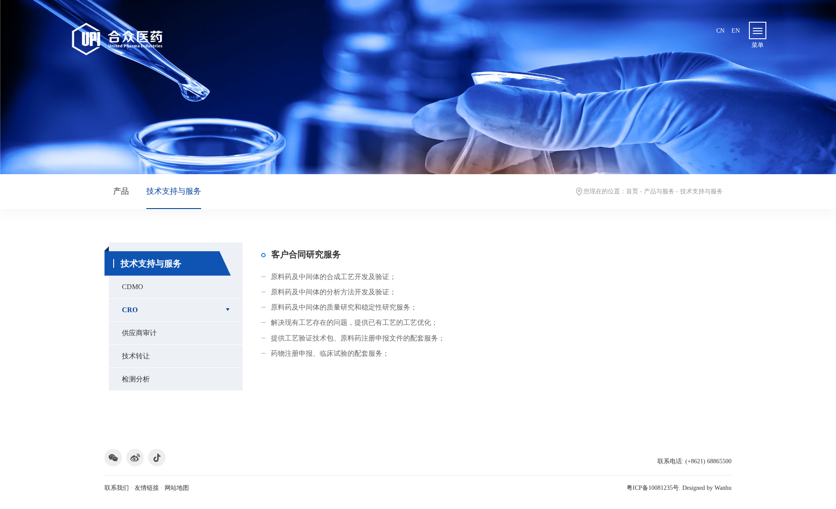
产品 (121, 191)
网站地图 (177, 488)
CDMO (132, 286)
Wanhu (723, 488)
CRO (130, 309)
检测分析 (136, 379)
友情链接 (147, 488)
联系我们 (116, 488)
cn (720, 30)
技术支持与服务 (173, 191)
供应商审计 (139, 333)
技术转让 (136, 356)
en (736, 30)
